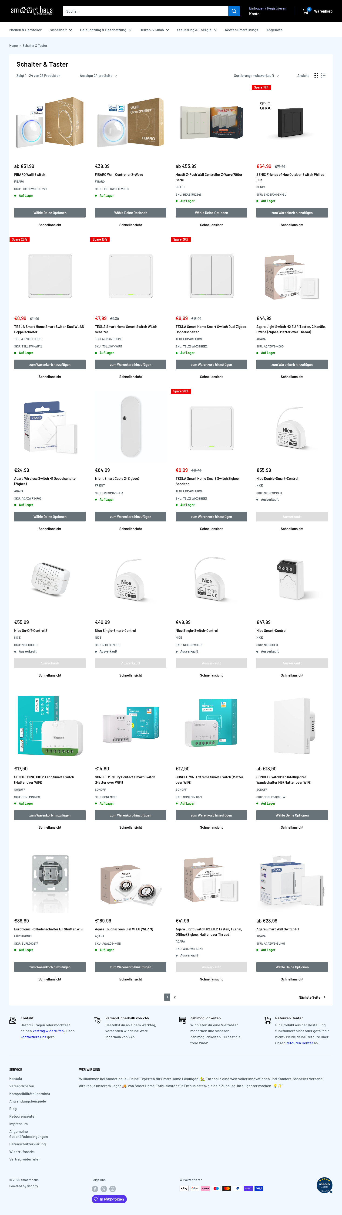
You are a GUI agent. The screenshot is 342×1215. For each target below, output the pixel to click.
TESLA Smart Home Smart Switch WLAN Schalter (126, 329)
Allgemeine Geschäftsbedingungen (28, 1134)
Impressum (18, 1123)
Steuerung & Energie (194, 29)
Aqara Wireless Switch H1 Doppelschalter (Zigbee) (45, 481)
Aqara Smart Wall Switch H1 (277, 929)
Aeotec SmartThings (241, 29)
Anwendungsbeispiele (27, 1101)
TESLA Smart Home (27, 339)
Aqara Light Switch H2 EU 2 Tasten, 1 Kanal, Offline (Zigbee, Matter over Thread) (209, 931)
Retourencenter (22, 1116)
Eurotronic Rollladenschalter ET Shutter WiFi (48, 929)
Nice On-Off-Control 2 (30, 630)
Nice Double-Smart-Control (277, 478)
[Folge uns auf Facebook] (95, 1189)
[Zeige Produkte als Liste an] (323, 75)
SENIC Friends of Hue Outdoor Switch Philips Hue (290, 177)
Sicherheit (58, 29)
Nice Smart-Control (271, 630)
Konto (254, 13)
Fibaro (19, 181)
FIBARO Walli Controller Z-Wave (119, 174)
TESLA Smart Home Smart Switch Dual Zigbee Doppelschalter (211, 329)
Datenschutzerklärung (27, 1144)
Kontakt (15, 1078)
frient (100, 485)
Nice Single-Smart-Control (115, 630)
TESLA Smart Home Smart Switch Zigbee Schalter (207, 481)
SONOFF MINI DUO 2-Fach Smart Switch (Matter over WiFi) (44, 779)
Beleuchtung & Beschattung (103, 29)
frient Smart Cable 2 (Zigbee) (117, 478)
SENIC (260, 187)
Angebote (274, 29)
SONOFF (19, 789)
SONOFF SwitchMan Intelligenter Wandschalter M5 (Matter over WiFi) (283, 779)
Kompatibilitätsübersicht (29, 1093)
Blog (13, 1108)
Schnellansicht (50, 225)
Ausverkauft (292, 516)
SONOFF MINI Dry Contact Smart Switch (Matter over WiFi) (125, 779)
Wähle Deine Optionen (50, 213)
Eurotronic (23, 936)
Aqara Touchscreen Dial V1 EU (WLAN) (124, 929)
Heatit (180, 187)
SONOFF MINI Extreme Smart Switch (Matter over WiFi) (209, 779)
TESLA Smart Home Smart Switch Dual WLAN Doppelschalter (49, 329)
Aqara (261, 339)
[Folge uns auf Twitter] (104, 1189)
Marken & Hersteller (25, 29)
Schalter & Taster (35, 46)
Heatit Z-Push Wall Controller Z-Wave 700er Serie (209, 177)
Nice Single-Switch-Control (197, 630)
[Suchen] (234, 11)
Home (13, 46)
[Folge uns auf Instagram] (112, 1189)
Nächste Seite (309, 997)
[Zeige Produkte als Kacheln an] (316, 75)
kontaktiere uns (33, 1037)
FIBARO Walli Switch (29, 174)
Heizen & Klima (152, 29)
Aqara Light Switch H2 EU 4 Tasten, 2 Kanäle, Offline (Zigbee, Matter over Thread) (291, 329)
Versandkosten (21, 1086)
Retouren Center (299, 1043)
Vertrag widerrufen (48, 1030)
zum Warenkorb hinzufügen (292, 213)
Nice (259, 485)
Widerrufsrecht (22, 1151)
